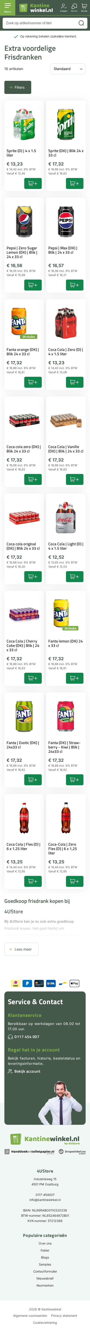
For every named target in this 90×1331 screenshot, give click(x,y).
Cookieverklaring (45, 1322)
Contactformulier (45, 1271)
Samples (45, 1264)
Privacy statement (64, 1315)
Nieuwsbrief (45, 1278)
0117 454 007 (26, 1037)
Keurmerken (45, 1285)
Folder (45, 1250)
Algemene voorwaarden (30, 1315)
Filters (19, 87)
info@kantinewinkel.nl (45, 1200)
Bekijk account (27, 1071)
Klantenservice (25, 1015)
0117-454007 (45, 1195)
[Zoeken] (81, 23)
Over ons (45, 1243)
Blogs (45, 1257)
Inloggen (64, 11)
